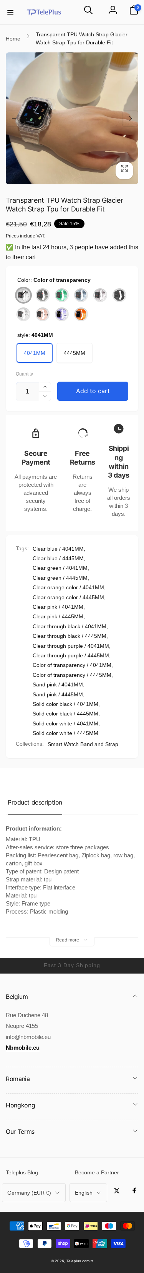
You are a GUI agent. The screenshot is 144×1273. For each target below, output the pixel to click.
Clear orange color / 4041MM (68, 587)
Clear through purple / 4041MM (71, 646)
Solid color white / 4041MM (65, 723)
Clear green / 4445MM (60, 578)
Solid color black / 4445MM (65, 713)
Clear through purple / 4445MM (71, 655)
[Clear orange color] (81, 314)
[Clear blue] (81, 295)
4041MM (34, 353)
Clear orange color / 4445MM (68, 597)
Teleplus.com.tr (79, 1261)
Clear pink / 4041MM (58, 607)
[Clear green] (62, 295)
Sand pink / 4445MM (58, 694)
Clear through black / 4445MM (69, 636)
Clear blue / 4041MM (58, 549)
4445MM (74, 353)
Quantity (24, 374)
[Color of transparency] (23, 295)
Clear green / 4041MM (60, 568)
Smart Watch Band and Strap (83, 744)
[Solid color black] (119, 295)
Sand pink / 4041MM (58, 684)
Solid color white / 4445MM (65, 733)
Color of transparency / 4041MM (72, 665)
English (84, 1193)
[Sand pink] (43, 314)
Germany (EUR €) (29, 1193)
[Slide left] (14, 119)
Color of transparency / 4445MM (72, 675)
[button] (10, 12)
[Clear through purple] (62, 314)
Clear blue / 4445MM (58, 558)
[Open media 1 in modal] (72, 118)
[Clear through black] (43, 295)
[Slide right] (130, 119)
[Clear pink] (100, 295)
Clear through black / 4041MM (69, 626)
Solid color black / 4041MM (65, 704)
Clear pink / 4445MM (58, 616)
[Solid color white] (23, 314)
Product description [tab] (35, 802)
